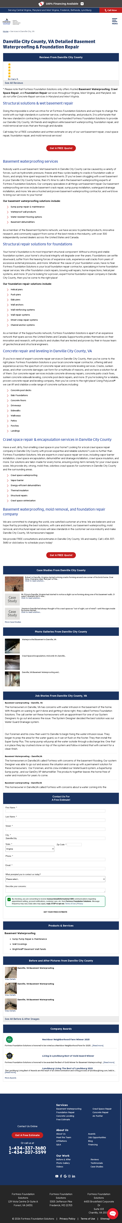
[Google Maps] (65, 1176)
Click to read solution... (35, 581)
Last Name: (11, 817)
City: (8, 835)
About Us (60, 1134)
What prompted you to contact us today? (23, 874)
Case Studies (97, 1166)
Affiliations (61, 1141)
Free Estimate (63, 1119)
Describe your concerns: (16, 886)
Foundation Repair (65, 1112)
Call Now (112, 10)
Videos (59, 1166)
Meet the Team (63, 1137)
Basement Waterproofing (68, 1108)
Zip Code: (61, 844)
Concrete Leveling (65, 1116)
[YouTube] (57, 1176)
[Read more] (97, 1045)
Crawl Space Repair (102, 1108)
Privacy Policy (67, 1218)
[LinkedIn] (73, 1176)
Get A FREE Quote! (61, 148)
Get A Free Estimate (27, 1135)
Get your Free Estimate (55, 912)
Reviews (95, 1159)
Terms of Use (70, 904)
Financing (93, 1144)
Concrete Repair (100, 1112)
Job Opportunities (97, 1137)
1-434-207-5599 (27, 1152)
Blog (90, 1141)
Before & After (63, 1159)
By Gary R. (13, 79)
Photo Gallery (63, 1163)
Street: (9, 826)
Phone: (9, 856)
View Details (10, 979)
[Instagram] (69, 1176)
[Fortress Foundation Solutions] (11, 21)
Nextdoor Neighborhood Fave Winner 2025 (66, 1039)
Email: (9, 865)
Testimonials (97, 1163)
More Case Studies (13, 622)
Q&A (58, 1144)
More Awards (10, 1078)
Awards (91, 1134)
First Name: (11, 807)
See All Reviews (14, 82)
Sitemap (105, 1218)
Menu (114, 23)
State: (9, 844)
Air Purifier (98, 1116)
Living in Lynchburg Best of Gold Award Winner (68, 1056)
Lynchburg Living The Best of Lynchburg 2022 (67, 1068)
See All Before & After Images (22, 1018)
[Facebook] (61, 1176)
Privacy (80, 904)
